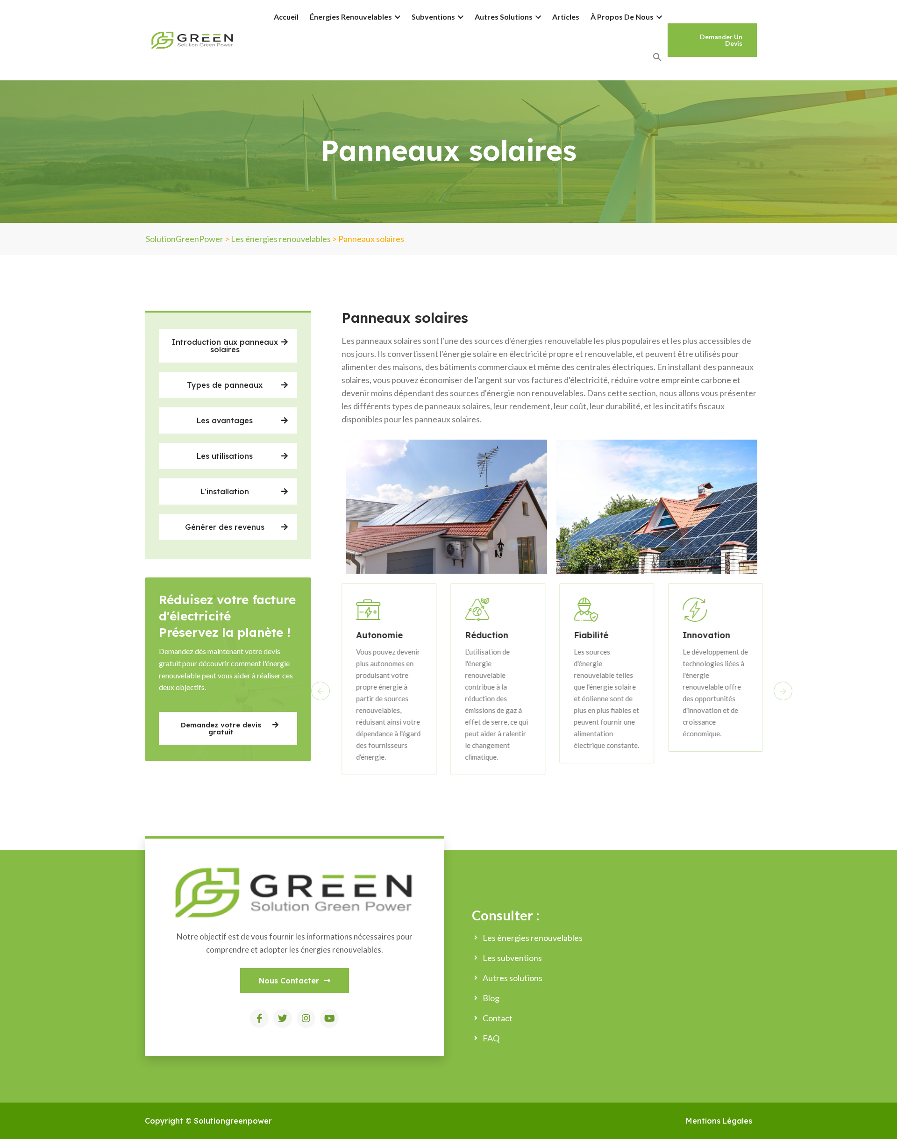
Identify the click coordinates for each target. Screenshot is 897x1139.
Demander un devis (721, 40)
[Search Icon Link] (657, 57)
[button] (228, 346)
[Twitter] (282, 1018)
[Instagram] (306, 1018)
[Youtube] (329, 1018)
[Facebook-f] (259, 1018)
